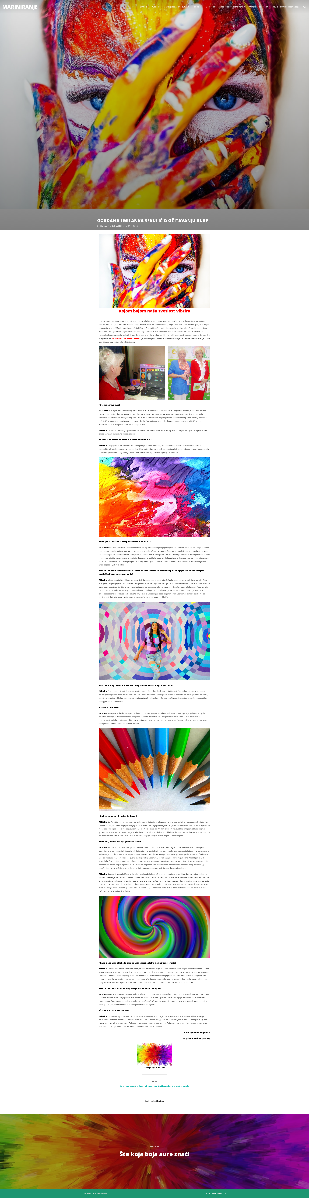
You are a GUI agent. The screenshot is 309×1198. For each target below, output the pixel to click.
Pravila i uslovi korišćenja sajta (285, 6)
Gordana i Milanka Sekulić (147, 1086)
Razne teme (237, 6)
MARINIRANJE (20, 6)
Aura (122, 1086)
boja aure (130, 1086)
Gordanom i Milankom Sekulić (126, 338)
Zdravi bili (144, 6)
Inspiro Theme (210, 1193)
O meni (252, 6)
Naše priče (224, 6)
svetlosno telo (182, 1086)
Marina (103, 226)
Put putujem (184, 6)
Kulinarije (156, 6)
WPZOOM (223, 1193)
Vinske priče (169, 6)
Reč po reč (197, 6)
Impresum (264, 6)
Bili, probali (211, 6)
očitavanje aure (167, 1086)
